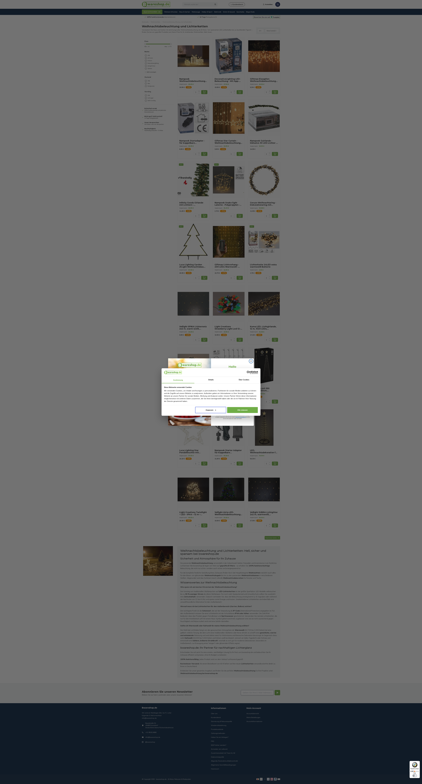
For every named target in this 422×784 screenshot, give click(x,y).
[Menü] (418, 762)
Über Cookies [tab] (244, 380)
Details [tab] (211, 380)
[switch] (415, 775)
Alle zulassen (242, 410)
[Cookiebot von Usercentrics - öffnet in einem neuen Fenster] (248, 372)
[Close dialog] (251, 361)
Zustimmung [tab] (178, 380)
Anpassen (209, 410)
